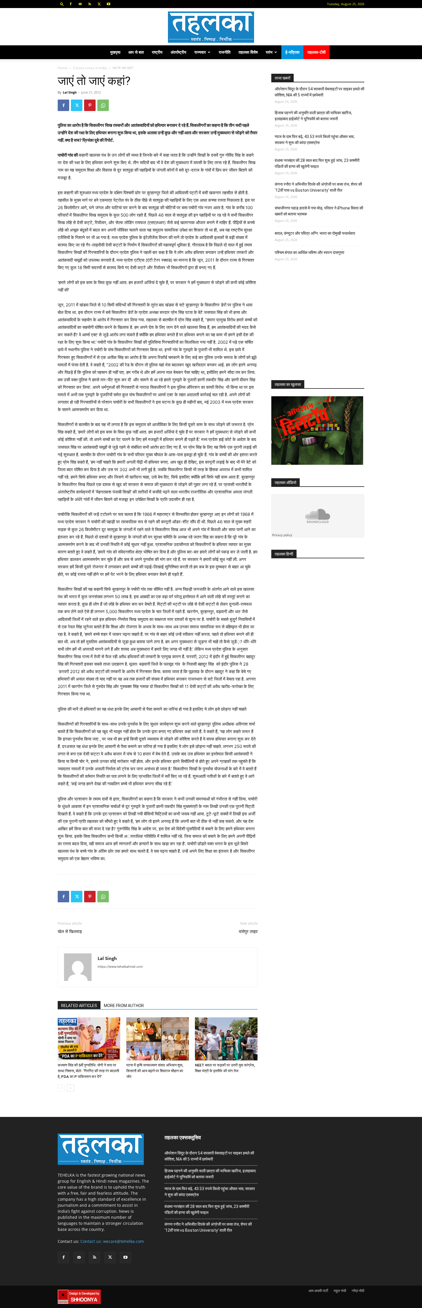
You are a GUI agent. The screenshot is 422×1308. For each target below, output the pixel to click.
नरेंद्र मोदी (358, 1290)
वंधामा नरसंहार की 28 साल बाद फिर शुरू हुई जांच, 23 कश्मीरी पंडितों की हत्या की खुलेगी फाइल (317, 163)
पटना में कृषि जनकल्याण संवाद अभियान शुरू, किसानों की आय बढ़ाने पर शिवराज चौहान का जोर (154, 1071)
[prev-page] (61, 1088)
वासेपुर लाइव (248, 931)
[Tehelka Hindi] (211, 27)
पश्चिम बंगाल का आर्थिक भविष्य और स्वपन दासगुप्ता (309, 252)
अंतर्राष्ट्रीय (178, 52)
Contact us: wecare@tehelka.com (112, 1241)
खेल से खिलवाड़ (70, 931)
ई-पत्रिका (292, 52)
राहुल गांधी (340, 1290)
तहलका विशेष (248, 52)
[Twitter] (99, 4)
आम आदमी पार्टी (318, 1290)
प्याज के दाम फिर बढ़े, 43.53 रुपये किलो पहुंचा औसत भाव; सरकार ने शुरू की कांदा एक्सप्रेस (315, 139)
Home (62, 67)
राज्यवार (200, 52)
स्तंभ (269, 52)
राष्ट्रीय (157, 52)
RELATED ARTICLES (79, 1005)
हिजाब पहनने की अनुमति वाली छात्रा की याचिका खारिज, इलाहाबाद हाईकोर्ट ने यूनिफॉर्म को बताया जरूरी (313, 115)
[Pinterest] (90, 105)
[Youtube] (108, 4)
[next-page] (70, 1088)
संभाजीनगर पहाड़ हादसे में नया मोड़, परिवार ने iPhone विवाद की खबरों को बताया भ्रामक (319, 211)
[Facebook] (70, 4)
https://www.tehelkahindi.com (120, 967)
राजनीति (225, 52)
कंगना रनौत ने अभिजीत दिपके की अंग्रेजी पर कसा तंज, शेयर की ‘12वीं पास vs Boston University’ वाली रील (318, 187)
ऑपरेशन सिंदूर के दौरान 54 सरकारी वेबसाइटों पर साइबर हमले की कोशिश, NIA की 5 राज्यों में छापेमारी (319, 92)
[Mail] (80, 4)
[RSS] (89, 4)
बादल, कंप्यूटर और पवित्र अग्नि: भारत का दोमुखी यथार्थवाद (315, 233)
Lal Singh (70, 92)
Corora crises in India (90, 67)
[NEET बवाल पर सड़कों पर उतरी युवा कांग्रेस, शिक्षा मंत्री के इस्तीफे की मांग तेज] (226, 1038)
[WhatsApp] (103, 105)
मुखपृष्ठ (115, 52)
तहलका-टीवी (316, 52)
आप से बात (136, 52)
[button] (62, 4)
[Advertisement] (314, 326)
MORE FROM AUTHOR (124, 1005)
